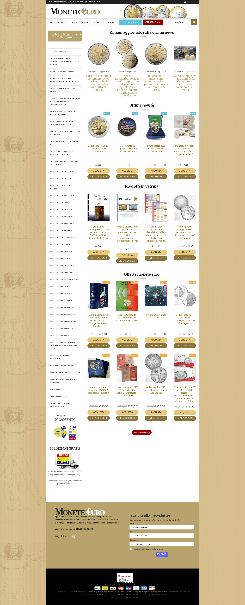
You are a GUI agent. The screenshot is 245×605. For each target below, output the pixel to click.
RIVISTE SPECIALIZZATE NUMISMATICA (61, 405)
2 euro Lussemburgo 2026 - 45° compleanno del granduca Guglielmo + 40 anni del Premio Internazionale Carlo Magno (127, 85)
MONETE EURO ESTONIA (61, 216)
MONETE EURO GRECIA (60, 244)
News (74, 22)
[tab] (65, 36)
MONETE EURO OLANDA (61, 300)
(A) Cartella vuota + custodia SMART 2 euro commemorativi (98, 390)
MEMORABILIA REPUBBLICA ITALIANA (63, 381)
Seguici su (61, 536)
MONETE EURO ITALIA (60, 258)
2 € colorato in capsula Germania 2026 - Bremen (127, 149)
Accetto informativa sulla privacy (148, 549)
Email (132, 523)
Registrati (114, 585)
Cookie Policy (102, 591)
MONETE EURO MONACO (61, 293)
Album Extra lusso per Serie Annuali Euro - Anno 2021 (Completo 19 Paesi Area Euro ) (98, 320)
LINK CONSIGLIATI (59, 396)
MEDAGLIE (55, 389)
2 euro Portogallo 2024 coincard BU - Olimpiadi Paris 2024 (127, 318)
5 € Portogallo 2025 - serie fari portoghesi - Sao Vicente (156, 390)
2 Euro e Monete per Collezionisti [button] (65, 36)
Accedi (189, 2)
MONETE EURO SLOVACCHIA (63, 321)
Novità (85, 22)
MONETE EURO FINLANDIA (62, 223)
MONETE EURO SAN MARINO (63, 314)
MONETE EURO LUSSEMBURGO (64, 279)
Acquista (98, 171)
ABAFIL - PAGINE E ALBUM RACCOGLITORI (62, 113)
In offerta (100, 585)
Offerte (98, 22)
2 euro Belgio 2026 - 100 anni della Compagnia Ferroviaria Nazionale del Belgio (184, 82)
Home (87, 585)
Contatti (111, 22)
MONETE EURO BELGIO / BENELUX (61, 187)
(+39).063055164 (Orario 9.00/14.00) (85, 2)
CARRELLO (152, 22)
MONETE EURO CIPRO (60, 202)
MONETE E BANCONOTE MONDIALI (61, 357)
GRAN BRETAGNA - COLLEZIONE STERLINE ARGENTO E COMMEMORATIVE (65, 101)
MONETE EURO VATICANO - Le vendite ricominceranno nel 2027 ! (64, 345)
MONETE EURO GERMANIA (62, 237)
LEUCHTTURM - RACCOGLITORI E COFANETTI (65, 133)
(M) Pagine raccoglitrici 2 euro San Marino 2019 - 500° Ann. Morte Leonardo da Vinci (99, 232)
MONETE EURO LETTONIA (62, 265)
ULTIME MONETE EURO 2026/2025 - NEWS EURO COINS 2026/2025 (64, 61)
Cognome (134, 540)
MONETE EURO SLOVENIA (62, 328)
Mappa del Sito (162, 591)
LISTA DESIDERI (98, 176)
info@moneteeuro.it (58, 2)
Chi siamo (61, 22)
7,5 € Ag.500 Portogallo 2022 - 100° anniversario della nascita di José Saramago (184, 232)
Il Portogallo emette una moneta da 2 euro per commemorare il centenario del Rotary (156, 82)
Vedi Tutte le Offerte (142, 432)
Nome (132, 532)
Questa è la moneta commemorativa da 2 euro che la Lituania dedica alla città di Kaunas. (98, 82)
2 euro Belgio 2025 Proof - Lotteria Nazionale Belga (156, 149)
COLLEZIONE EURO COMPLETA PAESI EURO (64, 163)
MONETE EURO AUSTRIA (61, 178)
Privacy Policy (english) (116, 591)
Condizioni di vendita (126, 585)
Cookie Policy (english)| (133, 591)
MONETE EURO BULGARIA (62, 195)
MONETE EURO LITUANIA (61, 272)
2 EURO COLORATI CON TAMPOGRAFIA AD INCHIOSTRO (65, 80)
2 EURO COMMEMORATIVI (62, 71)
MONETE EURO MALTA (60, 286)
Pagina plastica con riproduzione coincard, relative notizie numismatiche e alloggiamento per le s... (127, 235)
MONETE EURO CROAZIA (61, 209)
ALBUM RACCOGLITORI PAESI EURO (64, 143)
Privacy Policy (92, 591)
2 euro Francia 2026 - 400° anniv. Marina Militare (98, 149)
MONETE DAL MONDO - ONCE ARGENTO (63, 89)
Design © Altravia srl (149, 591)
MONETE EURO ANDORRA (61, 171)
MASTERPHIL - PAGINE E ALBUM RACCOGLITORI (61, 123)
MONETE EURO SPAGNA (61, 335)
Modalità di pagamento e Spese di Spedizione (149, 585)
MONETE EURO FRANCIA (61, 230)
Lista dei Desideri (130, 22)
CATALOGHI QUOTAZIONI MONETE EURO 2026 (62, 153)
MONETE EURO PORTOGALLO (63, 307)
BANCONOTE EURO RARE (61, 365)
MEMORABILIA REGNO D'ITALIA (65, 372)
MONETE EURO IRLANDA (61, 251)
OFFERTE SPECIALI (59, 51)
